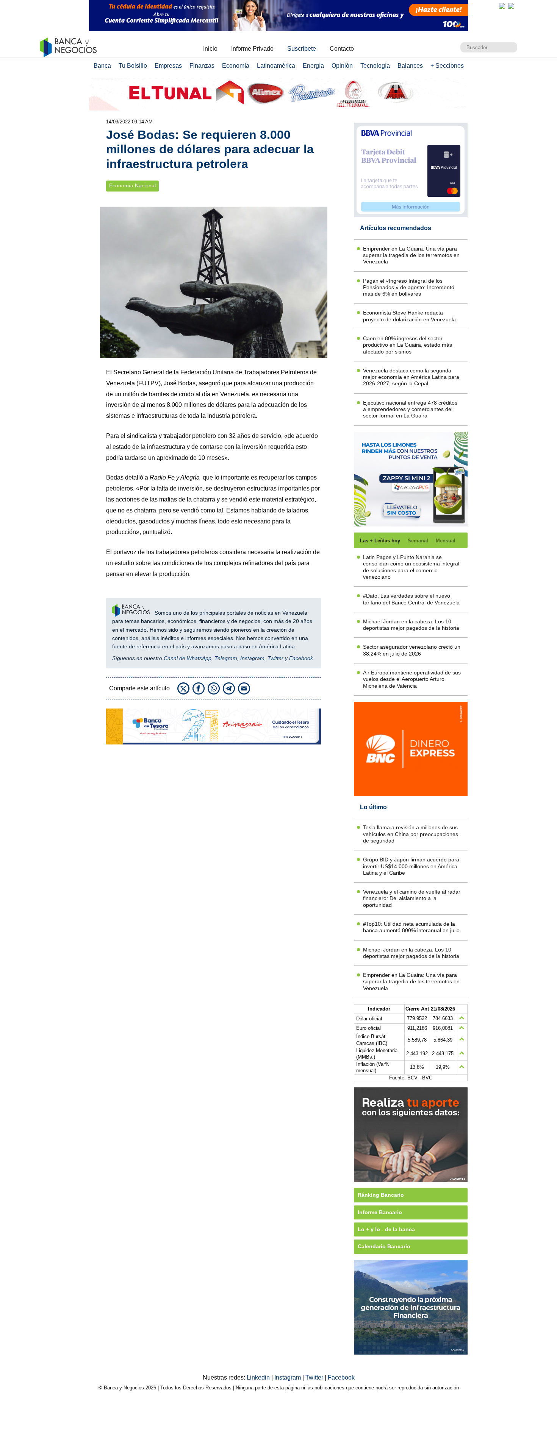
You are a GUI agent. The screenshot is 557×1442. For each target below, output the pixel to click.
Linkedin (259, 1377)
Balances (410, 65)
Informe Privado (252, 48)
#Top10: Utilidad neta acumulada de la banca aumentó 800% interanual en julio (411, 927)
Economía (235, 65)
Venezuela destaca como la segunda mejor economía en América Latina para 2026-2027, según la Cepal (411, 377)
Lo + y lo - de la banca (386, 1229)
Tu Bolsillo (133, 65)
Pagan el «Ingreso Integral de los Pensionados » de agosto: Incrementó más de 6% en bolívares (408, 287)
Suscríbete (301, 48)
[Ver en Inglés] (502, 6)
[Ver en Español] (511, 6)
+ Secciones (447, 65)
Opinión (342, 65)
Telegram (225, 658)
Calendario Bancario (384, 1246)
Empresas (168, 65)
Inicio (210, 48)
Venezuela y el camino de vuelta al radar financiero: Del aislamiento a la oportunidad (411, 898)
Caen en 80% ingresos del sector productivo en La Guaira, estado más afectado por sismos (407, 345)
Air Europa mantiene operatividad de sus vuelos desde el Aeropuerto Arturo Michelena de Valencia (412, 679)
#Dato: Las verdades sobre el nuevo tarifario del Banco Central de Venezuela (411, 599)
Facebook (301, 658)
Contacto (342, 48)
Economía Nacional (132, 185)
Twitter (275, 658)
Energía (313, 65)
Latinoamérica (276, 65)
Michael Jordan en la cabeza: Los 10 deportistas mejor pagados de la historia (411, 624)
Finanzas (201, 65)
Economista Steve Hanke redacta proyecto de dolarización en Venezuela (409, 316)
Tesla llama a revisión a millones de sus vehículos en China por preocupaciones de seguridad (410, 834)
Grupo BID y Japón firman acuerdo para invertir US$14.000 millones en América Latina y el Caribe (411, 866)
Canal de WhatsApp (187, 658)
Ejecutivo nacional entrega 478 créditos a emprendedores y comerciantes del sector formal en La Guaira (410, 409)
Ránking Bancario (381, 1195)
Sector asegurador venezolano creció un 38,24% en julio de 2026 (411, 650)
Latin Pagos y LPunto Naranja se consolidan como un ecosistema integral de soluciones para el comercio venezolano (411, 567)
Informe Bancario (380, 1212)
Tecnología (375, 65)
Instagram (252, 658)
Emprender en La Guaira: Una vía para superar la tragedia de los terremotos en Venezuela (411, 255)
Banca (102, 65)
